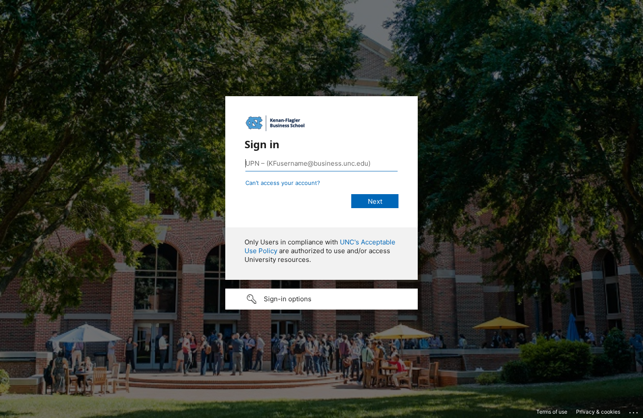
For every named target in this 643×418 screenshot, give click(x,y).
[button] (321, 299)
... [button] (634, 410)
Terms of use (551, 411)
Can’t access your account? (282, 182)
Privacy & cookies (598, 411)
